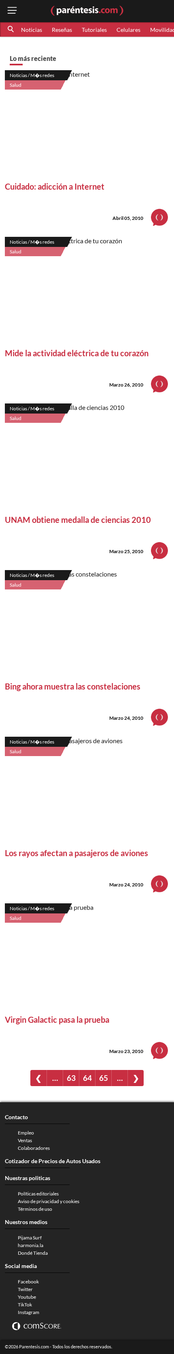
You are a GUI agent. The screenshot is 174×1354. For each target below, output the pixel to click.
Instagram (28, 1312)
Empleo (26, 1133)
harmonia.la (30, 1245)
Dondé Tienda (33, 1253)
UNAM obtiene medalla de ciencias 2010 (78, 519)
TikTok (25, 1305)
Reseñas (62, 29)
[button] (11, 29)
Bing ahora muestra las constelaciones (72, 686)
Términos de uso (35, 1209)
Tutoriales (94, 29)
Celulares (128, 29)
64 (87, 1077)
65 (103, 1077)
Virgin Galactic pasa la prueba (57, 1019)
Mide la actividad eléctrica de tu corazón (77, 353)
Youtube (27, 1297)
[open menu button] (12, 11)
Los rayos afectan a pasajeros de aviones (76, 853)
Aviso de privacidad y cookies (48, 1201)
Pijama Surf (30, 1238)
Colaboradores (34, 1148)
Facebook (28, 1282)
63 (71, 1077)
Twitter (25, 1289)
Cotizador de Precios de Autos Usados (52, 1161)
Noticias (31, 29)
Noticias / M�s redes (32, 75)
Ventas (25, 1140)
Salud (15, 85)
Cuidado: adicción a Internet (54, 186)
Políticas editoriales (38, 1194)
